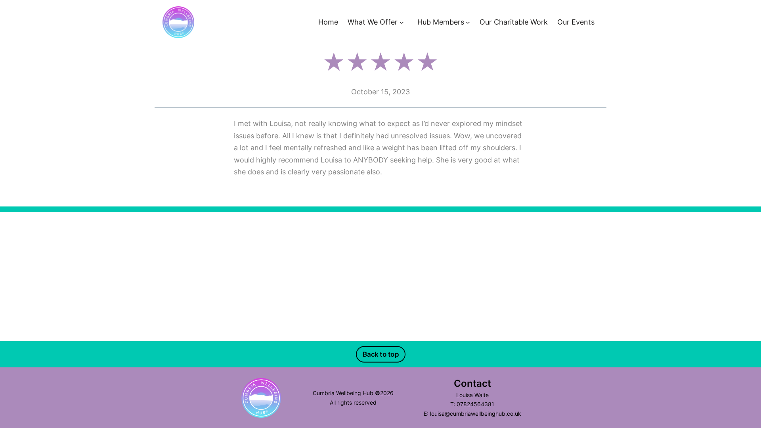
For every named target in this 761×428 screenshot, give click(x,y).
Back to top (380, 354)
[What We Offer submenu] (402, 22)
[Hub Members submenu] (468, 22)
